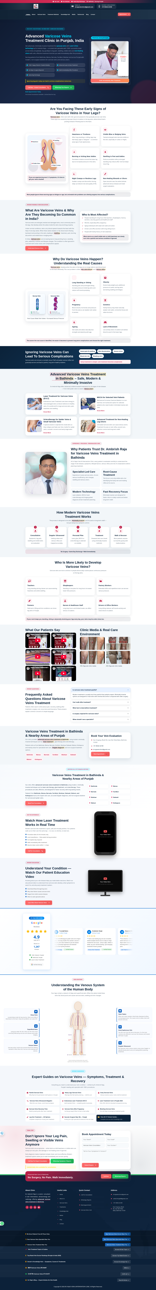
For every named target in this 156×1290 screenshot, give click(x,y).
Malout (93, 803)
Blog (87, 14)
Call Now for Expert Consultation (37, 1161)
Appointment (123, 14)
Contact (93, 14)
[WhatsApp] (2, 1223)
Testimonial (80, 14)
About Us (62, 1198)
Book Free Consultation (34, 803)
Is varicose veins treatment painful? (85, 690)
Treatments (63, 1207)
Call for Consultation (34, 851)
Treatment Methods (53, 14)
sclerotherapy (71, 787)
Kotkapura (116, 803)
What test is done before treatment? (85, 708)
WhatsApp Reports (120, 1176)
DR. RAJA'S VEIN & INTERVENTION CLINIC (77, 1286)
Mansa (115, 786)
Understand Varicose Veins (35, 248)
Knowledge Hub (65, 14)
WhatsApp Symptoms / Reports (62, 1161)
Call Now (106, 1176)
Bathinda (94, 786)
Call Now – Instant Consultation (37, 87)
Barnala (93, 792)
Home (28, 14)
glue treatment (59, 787)
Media (73, 14)
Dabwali (115, 797)
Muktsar (94, 797)
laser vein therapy (48, 787)
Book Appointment (99, 754)
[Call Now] (2, 1133)
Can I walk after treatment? (82, 702)
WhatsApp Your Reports (62, 87)
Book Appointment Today (33, 92)
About (33, 14)
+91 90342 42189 (98, 746)
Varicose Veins (41, 14)
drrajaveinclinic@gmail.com (101, 749)
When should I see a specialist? (83, 719)
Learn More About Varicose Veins (37, 902)
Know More (47, 412)
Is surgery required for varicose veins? (86, 713)
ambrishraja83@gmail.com (120, 1198)
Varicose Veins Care (86, 1210)
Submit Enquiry (89, 1165)
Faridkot (116, 792)
